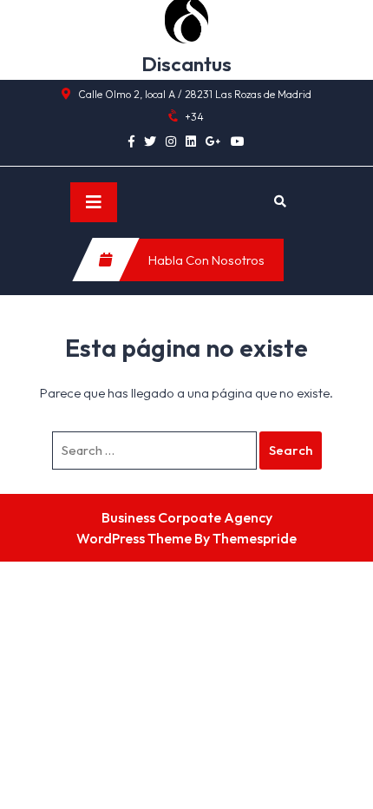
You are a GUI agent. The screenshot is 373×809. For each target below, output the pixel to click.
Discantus (186, 63)
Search (290, 450)
